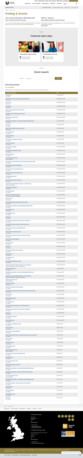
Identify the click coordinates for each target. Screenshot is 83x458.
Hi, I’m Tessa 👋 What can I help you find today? (71, 452)
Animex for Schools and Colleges (13, 194)
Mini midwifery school (10, 213)
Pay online (60, 0)
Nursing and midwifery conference (13, 364)
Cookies (36, 449)
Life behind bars (9, 357)
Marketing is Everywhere (11, 146)
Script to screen (9, 198)
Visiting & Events (9, 7)
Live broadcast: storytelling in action (13, 150)
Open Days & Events (47, 7)
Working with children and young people (14, 250)
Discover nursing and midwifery (12, 239)
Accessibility (65, 0)
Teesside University (10, 3)
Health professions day (11, 268)
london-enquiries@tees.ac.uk (38, 443)
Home (36, 0)
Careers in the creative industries (13, 331)
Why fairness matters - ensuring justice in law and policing (18, 382)
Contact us (54, 0)
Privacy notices (17, 449)
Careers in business (10, 143)
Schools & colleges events (58, 7)
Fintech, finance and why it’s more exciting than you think (18, 235)
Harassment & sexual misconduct (9, 451)
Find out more (44, 25)
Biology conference (10, 154)
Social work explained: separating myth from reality (17, 202)
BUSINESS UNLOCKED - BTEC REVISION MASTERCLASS (19, 205)
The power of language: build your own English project (17, 224)
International (22, 408)
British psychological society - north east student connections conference (21, 334)
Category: (22, 78)
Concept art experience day (12, 157)
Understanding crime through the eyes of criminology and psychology (20, 161)
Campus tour (8, 95)
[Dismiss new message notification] (81, 451)
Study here (6, 408)
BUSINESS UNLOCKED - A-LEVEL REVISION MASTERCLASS (20, 272)
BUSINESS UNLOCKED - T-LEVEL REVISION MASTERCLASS (20, 120)
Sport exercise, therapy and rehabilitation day (15, 227)
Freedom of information (31, 449)
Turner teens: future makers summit (13, 231)
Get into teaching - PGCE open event (14, 179)
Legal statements (23, 449)
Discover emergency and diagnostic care (14, 168)
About (40, 408)
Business (29, 408)
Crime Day (8, 124)
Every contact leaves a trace (12, 360)
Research (35, 408)
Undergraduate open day (11, 176)
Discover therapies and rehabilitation (14, 165)
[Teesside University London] (21, 436)
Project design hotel (10, 191)
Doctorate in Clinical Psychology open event (15, 113)
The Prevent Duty (51, 449)
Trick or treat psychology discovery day (14, 139)
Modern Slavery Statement (43, 449)
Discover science (9, 242)
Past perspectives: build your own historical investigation (18, 220)
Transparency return (58, 449)
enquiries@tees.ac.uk (36, 426)
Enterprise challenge (10, 283)
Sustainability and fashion (11, 187)
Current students (41, 0)
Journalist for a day (10, 209)
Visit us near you (74, 7)
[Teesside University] (18, 427)
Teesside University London (38, 430)
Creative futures (9, 386)
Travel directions (34, 422)
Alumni (46, 0)
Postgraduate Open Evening (12, 117)
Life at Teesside (14, 408)
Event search (41, 72)
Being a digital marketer (11, 298)
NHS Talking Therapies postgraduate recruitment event (17, 98)
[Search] (76, 3)
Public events (67, 7)
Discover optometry (10, 131)
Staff (50, 0)
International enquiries (36, 427)
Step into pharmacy (10, 135)
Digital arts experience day (11, 279)
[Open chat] (81, 455)
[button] (73, 1)
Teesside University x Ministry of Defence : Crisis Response (18, 183)
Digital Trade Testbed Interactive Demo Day (15, 109)
